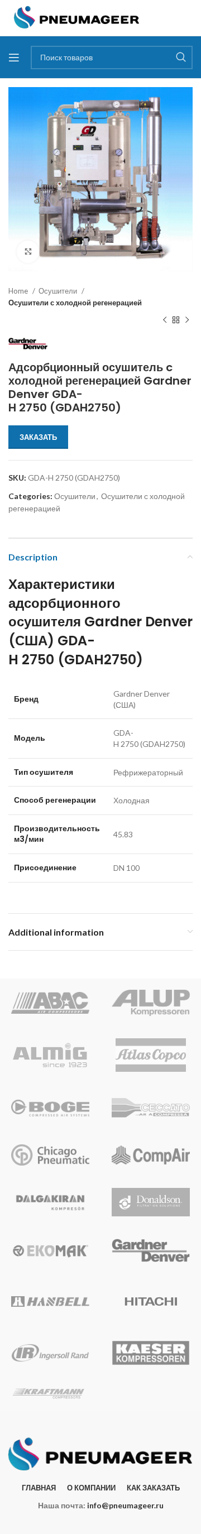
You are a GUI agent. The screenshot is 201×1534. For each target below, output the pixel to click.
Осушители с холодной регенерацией (75, 302)
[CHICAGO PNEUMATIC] (50, 1155)
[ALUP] (150, 1003)
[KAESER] (150, 1352)
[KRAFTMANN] (50, 1394)
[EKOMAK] (50, 1250)
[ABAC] (50, 1003)
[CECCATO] (150, 1108)
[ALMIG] (50, 1055)
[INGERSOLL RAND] (50, 1352)
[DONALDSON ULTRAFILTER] (150, 1202)
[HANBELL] (50, 1301)
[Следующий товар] (187, 320)
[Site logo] (76, 17)
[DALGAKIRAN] (50, 1202)
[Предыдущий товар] (164, 320)
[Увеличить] (28, 252)
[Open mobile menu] (14, 57)
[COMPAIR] (150, 1155)
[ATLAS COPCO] (150, 1055)
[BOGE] (50, 1108)
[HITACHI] (150, 1301)
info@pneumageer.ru (125, 1505)
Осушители (59, 290)
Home (19, 290)
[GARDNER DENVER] (150, 1250)
